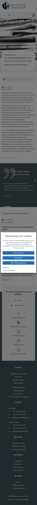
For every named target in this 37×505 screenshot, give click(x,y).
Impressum (6, 267)
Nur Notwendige (18, 253)
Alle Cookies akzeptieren (18, 263)
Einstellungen (18, 258)
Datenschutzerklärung (9, 270)
